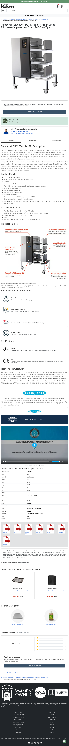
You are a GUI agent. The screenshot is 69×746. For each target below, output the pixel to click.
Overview (11, 141)
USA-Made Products (18, 722)
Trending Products (18, 724)
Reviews (52, 732)
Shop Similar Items (34, 112)
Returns (18, 730)
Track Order (18, 727)
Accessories (32, 141)
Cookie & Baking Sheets (17, 624)
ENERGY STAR (18, 719)
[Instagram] (38, 742)
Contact (52, 724)
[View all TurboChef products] (34, 411)
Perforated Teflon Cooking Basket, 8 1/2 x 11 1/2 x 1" (18, 590)
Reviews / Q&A (56, 141)
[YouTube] (41, 742)
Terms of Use (5, 740)
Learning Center (52, 717)
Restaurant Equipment (21, 19)
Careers (52, 722)
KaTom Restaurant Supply (7, 19)
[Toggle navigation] (3, 10)
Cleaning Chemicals (51, 624)
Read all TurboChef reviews (9, 672)
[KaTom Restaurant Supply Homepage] (7, 6)
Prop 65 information (12, 562)
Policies (52, 714)
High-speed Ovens (43, 19)
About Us (52, 719)
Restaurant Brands (18, 714)
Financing (18, 732)
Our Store (52, 727)
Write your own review (34, 666)
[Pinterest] (35, 742)
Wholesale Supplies (18, 717)
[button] (57, 6)
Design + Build (18, 712)
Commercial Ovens (33, 19)
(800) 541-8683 (17, 131)
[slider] (27, 461)
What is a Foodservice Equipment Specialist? (22, 133)
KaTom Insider (52, 730)
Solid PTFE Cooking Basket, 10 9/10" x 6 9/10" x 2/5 (52, 590)
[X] (32, 742)
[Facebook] (29, 742)
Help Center (52, 712)
